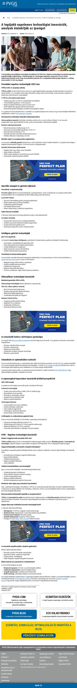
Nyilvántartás (50, 10)
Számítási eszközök (27, 657)
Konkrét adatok (6, 674)
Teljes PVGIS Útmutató (66, 654)
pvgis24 (72, 10)
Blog (8, 18)
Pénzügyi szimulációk (38, 635)
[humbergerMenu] (4, 3)
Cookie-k (42, 660)
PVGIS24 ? (5, 657)
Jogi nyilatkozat (45, 657)
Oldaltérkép (5, 680)
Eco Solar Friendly (26, 664)
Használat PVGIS (65, 664)
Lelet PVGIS (63, 657)
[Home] (4, 18)
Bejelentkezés (62, 10)
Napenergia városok (46, 654)
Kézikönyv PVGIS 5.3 (27, 654)
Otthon (3, 654)
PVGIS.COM (24, 660)
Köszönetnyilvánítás (46, 664)
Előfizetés (4, 664)
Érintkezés (4, 677)
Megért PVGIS (63, 660)
